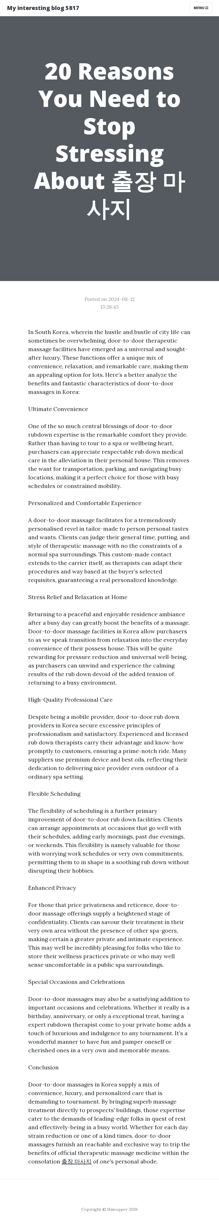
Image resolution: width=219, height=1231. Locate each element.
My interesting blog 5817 (43, 8)
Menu (199, 7)
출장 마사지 (77, 1161)
